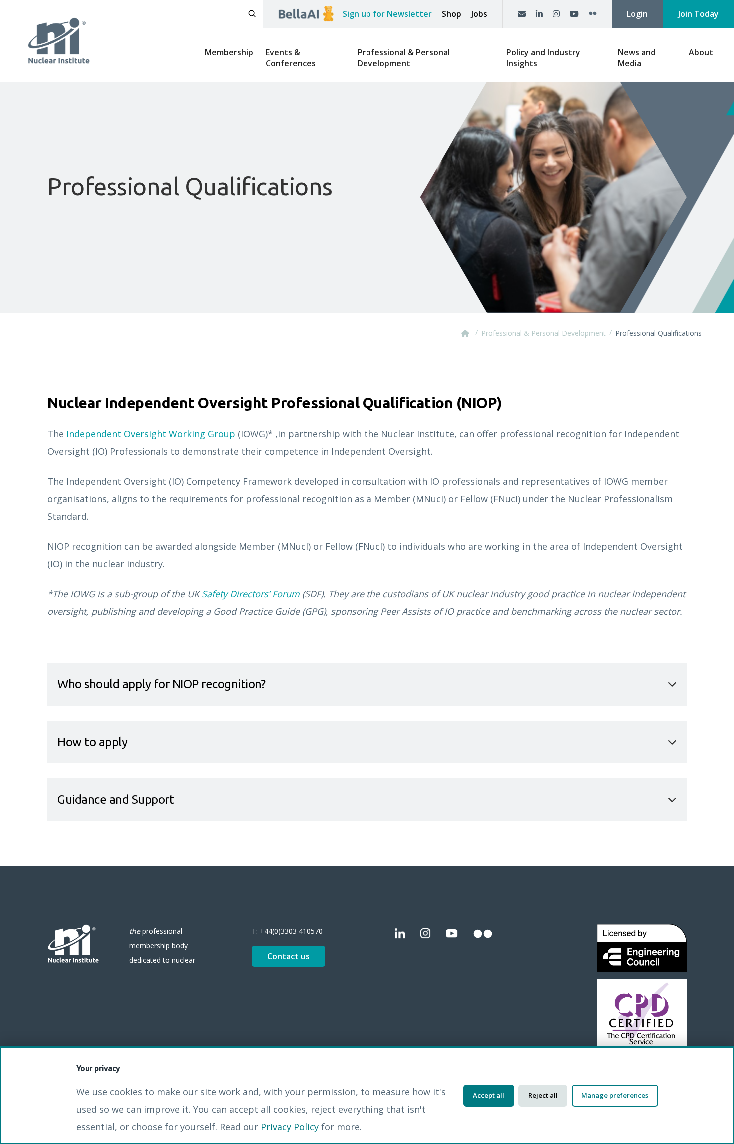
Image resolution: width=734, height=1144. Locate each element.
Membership (229, 52)
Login (637, 13)
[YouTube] (574, 14)
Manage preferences (614, 1095)
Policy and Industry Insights (543, 58)
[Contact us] (522, 14)
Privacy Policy (290, 1127)
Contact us (288, 956)
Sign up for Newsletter (387, 13)
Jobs (479, 13)
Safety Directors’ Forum (251, 594)
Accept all (488, 1095)
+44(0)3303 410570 (291, 931)
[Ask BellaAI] (306, 14)
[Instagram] (556, 14)
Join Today (698, 13)
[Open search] (252, 13)
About (701, 52)
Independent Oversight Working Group (150, 434)
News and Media (637, 58)
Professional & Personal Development (404, 58)
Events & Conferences (291, 58)
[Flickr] (593, 14)
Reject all (543, 1095)
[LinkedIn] (539, 14)
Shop (451, 13)
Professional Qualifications (658, 333)
